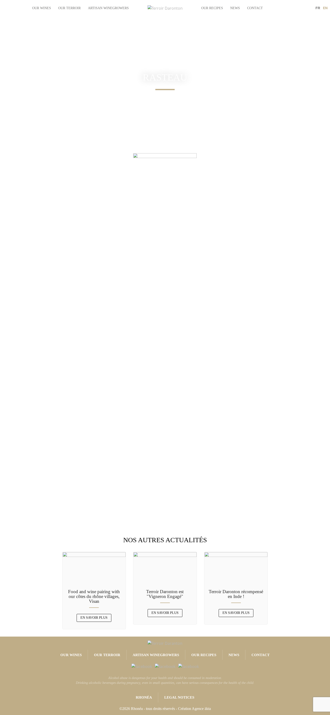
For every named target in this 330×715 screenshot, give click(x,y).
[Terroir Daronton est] (165, 568)
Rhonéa (144, 697)
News (235, 8)
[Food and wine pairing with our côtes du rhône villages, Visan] (94, 568)
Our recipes (212, 8)
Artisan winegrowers (108, 8)
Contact (255, 8)
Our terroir (69, 8)
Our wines (41, 8)
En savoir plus (94, 617)
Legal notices (179, 697)
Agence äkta (201, 709)
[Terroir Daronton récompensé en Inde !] (236, 568)
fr (318, 8)
